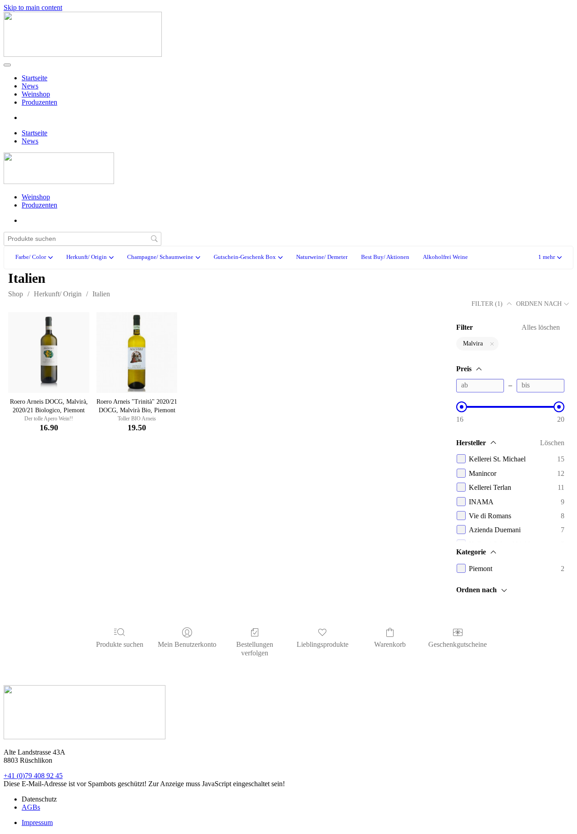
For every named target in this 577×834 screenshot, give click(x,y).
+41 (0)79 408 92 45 (33, 775)
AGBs (31, 807)
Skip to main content (33, 7)
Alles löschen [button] (541, 327)
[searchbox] (82, 239)
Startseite (34, 78)
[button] (549, 258)
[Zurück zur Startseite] (83, 54)
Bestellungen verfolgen (254, 648)
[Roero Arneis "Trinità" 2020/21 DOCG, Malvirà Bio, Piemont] (137, 352)
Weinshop (36, 94)
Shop (15, 294)
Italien (101, 294)
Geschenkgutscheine (457, 644)
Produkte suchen (119, 644)
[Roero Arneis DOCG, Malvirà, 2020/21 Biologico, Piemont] (48, 352)
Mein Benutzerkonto (187, 644)
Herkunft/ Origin (58, 294)
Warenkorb (390, 644)
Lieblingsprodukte (322, 644)
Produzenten (39, 102)
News (30, 86)
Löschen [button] (552, 443)
